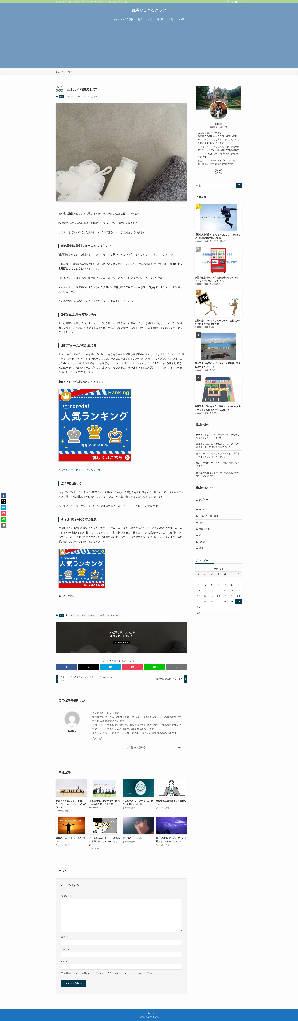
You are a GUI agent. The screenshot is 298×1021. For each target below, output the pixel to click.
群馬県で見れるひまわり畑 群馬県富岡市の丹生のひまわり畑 (217, 474)
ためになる (74, 615)
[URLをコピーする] (176, 667)
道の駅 (202, 542)
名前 (64, 937)
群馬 (201, 522)
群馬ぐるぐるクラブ (149, 10)
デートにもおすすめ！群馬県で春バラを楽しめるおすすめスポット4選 (217, 436)
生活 (102, 615)
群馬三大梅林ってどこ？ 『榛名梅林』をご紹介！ (217, 464)
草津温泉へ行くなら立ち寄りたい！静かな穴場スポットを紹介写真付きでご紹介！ (217, 445)
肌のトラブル (112, 615)
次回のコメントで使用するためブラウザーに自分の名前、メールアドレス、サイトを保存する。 (111, 973)
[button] (66, 667)
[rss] (236, 1)
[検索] (240, 1)
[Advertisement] (149, 46)
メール (65, 949)
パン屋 (202, 509)
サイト (64, 961)
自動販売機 (204, 529)
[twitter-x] (232, 1)
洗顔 (83, 615)
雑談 (61, 97)
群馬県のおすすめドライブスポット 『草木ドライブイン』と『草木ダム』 (217, 455)
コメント (66, 896)
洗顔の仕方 (92, 615)
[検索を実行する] (239, 185)
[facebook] (228, 1)
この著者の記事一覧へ (137, 747)
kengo (72, 730)
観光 (201, 535)
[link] (95, 739)
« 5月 (197, 612)
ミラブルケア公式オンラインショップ (79, 470)
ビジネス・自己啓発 (208, 516)
